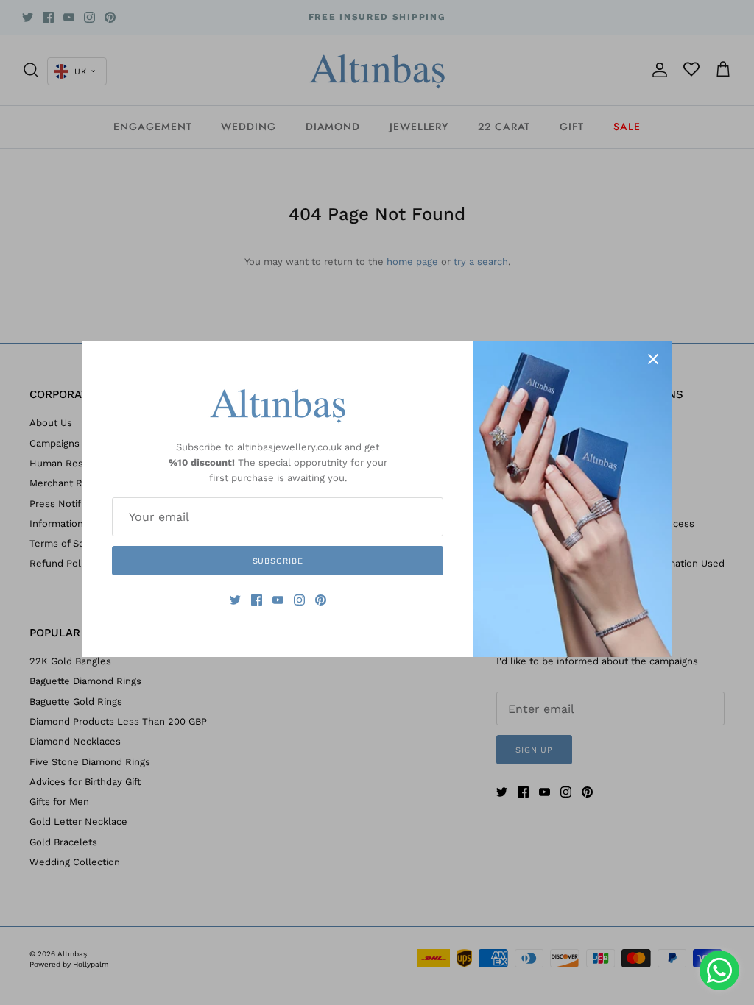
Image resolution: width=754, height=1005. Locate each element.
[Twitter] (235, 600)
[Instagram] (299, 600)
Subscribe (278, 561)
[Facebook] (256, 600)
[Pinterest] (320, 600)
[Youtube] (277, 600)
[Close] (653, 359)
